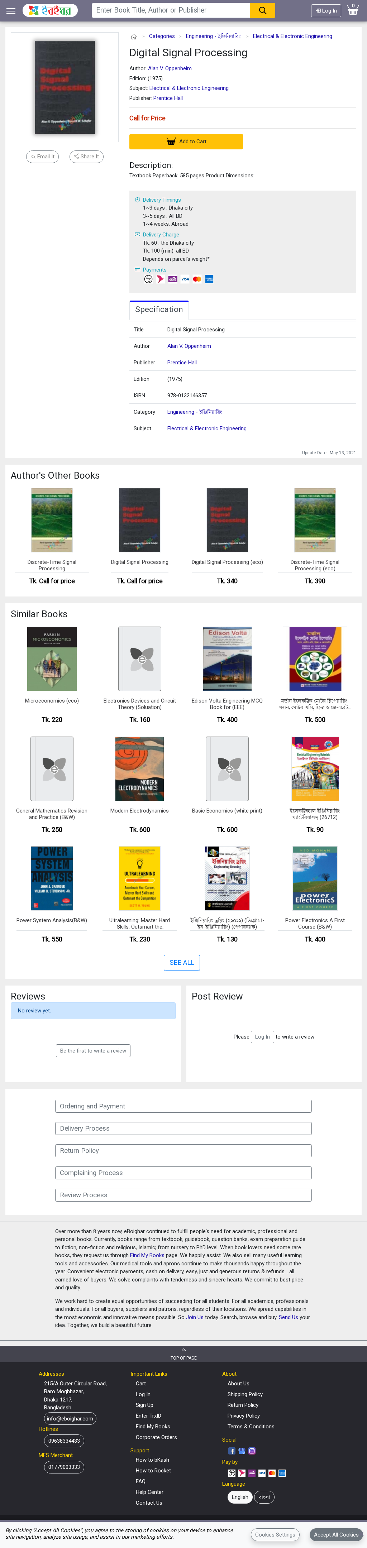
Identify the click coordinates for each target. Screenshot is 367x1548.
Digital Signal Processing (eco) (227, 562)
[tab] (159, 310)
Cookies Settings (275, 1535)
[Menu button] (11, 11)
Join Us (195, 1317)
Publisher (144, 362)
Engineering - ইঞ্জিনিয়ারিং (213, 36)
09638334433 (64, 1441)
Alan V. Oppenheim (170, 68)
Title (139, 329)
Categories (162, 36)
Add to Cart (192, 141)
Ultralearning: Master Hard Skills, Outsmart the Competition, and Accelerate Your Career (139, 924)
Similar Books (39, 614)
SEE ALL (182, 963)
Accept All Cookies (336, 1535)
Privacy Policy (244, 1416)
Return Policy (243, 1405)
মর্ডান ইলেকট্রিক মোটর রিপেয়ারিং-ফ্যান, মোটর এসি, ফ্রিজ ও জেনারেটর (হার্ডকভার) (315, 704)
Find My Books (147, 1255)
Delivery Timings (162, 200)
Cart (141, 1383)
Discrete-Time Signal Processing (52, 565)
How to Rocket (153, 1470)
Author (142, 346)
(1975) (174, 379)
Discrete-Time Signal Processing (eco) (315, 565)
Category (144, 412)
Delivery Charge (161, 234)
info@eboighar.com (70, 1418)
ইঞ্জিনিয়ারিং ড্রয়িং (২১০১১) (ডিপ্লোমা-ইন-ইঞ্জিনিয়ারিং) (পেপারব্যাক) (227, 923)
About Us (238, 1383)
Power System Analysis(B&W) (51, 920)
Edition (141, 379)
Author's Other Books (55, 475)
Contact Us (149, 1503)
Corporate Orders (156, 1437)
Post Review (217, 996)
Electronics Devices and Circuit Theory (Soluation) (140, 704)
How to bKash (152, 1460)
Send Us (288, 1317)
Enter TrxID (148, 1416)
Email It (45, 156)
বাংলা (264, 1497)
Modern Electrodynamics (139, 810)
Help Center (149, 1492)
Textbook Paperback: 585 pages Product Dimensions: (191, 175)
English (240, 1497)
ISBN (139, 395)
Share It (89, 156)
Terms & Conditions (251, 1426)
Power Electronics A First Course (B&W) (315, 923)
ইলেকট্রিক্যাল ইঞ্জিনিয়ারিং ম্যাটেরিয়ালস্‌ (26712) (315, 813)
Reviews (28, 996)
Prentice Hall (168, 98)
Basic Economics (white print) (227, 810)
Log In (329, 11)
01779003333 (64, 1467)
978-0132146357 (187, 395)
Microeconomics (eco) (52, 701)
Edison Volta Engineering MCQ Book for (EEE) (227, 704)
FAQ (141, 1481)
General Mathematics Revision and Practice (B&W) (51, 813)
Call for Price (147, 118)
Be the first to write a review (93, 1051)
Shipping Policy (245, 1394)
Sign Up (144, 1405)
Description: (151, 165)
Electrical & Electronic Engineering (292, 36)
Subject (142, 428)
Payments (155, 270)
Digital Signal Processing (188, 52)
